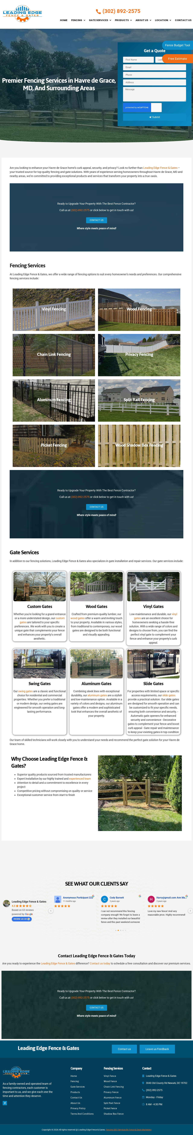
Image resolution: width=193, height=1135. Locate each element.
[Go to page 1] (115, 930)
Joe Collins (162, 897)
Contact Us (183, 20)
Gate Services (98, 20)
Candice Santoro (72, 897)
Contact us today (100, 963)
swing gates (25, 691)
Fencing (76, 20)
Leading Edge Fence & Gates (160, 167)
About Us (142, 20)
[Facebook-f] (5, 1103)
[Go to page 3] (120, 930)
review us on (20, 918)
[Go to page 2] (118, 930)
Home (63, 20)
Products (122, 20)
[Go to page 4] (123, 930)
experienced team (80, 778)
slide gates (168, 695)
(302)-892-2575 (80, 210)
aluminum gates (97, 695)
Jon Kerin (115, 897)
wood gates (78, 618)
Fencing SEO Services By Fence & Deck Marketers (128, 1129)
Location (161, 20)
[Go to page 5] (125, 930)
